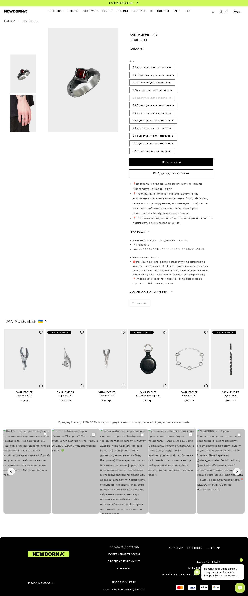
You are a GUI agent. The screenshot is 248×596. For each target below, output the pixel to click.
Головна (9, 21)
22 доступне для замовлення (152, 150)
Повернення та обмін (124, 554)
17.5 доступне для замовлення (153, 90)
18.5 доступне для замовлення (153, 105)
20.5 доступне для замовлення (153, 135)
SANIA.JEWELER (143, 35)
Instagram (175, 548)
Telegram (213, 548)
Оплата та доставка (124, 547)
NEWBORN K (47, 583)
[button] (220, 11)
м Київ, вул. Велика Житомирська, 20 (191, 574)
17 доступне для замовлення (152, 82)
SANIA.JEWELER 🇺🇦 (24, 321)
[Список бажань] (213, 12)
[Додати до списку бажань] (40, 332)
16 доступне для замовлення (152, 67)
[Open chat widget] (240, 588)
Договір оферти (124, 582)
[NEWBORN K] (16, 11)
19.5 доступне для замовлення (153, 120)
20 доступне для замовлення (152, 128)
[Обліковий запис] (226, 11)
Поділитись (141, 303)
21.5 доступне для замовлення (153, 143)
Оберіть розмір (171, 162)
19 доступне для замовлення (152, 112)
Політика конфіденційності (124, 589)
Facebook (194, 548)
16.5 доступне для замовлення (153, 74)
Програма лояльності (124, 561)
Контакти (124, 568)
